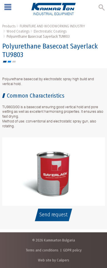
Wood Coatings (18, 31)
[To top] (96, 233)
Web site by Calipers (53, 260)
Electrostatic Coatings (50, 31)
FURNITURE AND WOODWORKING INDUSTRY (52, 26)
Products (8, 26)
